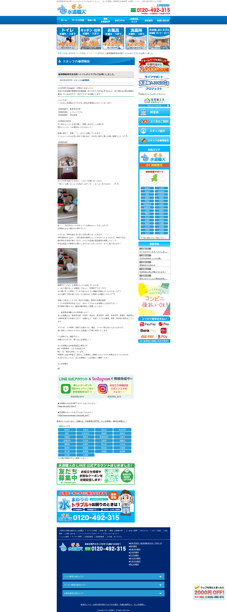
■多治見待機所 (135, 558)
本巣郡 (104, 451)
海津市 (67, 448)
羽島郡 (85, 448)
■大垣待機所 (134, 552)
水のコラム (120, 20)
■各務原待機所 (135, 549)
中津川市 (85, 433)
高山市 (104, 430)
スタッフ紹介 (156, 531)
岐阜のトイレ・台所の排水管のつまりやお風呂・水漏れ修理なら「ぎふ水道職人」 (113, 604)
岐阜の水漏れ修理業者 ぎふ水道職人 (72, 53)
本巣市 (85, 444)
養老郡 (104, 448)
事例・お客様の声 (106, 20)
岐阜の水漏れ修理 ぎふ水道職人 (72, 531)
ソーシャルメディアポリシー (89, 534)
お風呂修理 (89, 537)
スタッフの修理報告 (97, 53)
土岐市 (122, 437)
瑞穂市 (122, 440)
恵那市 (85, 437)
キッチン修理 (77, 537)
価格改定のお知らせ (147, 265)
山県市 (104, 440)
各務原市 (67, 440)
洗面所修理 (100, 537)
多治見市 (122, 430)
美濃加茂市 (104, 437)
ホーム (64, 20)
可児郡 (67, 455)
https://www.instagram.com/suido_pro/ (73, 415)
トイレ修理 (64, 537)
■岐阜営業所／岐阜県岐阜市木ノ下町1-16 (145, 543)
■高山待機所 (134, 564)
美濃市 (104, 433)
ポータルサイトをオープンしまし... (153, 252)
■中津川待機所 (135, 561)
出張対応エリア (135, 20)
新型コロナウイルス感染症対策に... (153, 279)
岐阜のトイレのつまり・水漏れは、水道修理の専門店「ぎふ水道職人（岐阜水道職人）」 (92, 421)
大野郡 (85, 455)
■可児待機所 (134, 555)
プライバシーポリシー (111, 534)
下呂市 (122, 444)
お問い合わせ (163, 20)
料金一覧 (92, 20)
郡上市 (104, 444)
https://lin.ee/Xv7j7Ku (67, 406)
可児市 (85, 440)
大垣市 (85, 430)
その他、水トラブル (114, 537)
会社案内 (149, 20)
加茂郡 (122, 451)
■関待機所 (133, 546)
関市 (67, 433)
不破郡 (122, 448)
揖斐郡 (85, 451)
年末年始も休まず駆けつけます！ (152, 272)
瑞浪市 (122, 433)
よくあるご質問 (131, 531)
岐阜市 (67, 430)
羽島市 (67, 437)
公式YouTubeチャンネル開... (150, 258)
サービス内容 (78, 20)
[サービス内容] (73, 20)
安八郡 (67, 451)
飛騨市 (67, 444)
